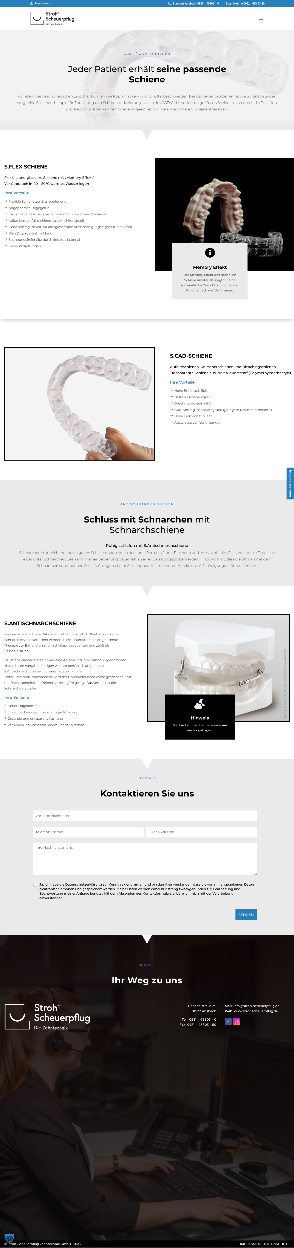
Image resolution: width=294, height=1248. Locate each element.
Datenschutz (277, 1244)
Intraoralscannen (290, 483)
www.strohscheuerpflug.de (256, 1011)
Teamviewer (41, 3)
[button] (9, 1238)
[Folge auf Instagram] (236, 1021)
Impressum (250, 1244)
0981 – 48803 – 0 (208, 3)
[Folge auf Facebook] (228, 1021)
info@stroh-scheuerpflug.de (256, 1006)
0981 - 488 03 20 (254, 3)
